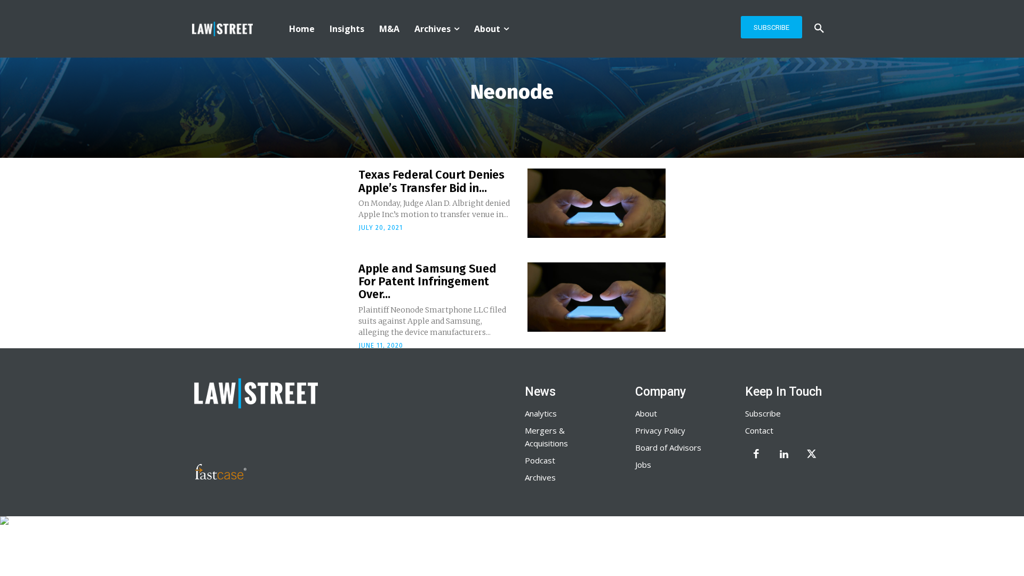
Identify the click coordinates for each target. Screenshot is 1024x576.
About (646, 413)
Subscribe (763, 413)
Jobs (643, 464)
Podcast (540, 460)
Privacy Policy (660, 430)
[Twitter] (812, 455)
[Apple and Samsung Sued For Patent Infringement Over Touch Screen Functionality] (596, 297)
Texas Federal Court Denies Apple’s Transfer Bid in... (431, 181)
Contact (759, 430)
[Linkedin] (784, 455)
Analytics (541, 413)
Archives (540, 477)
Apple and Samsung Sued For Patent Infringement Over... (427, 281)
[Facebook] (756, 455)
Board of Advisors (668, 447)
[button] (819, 29)
